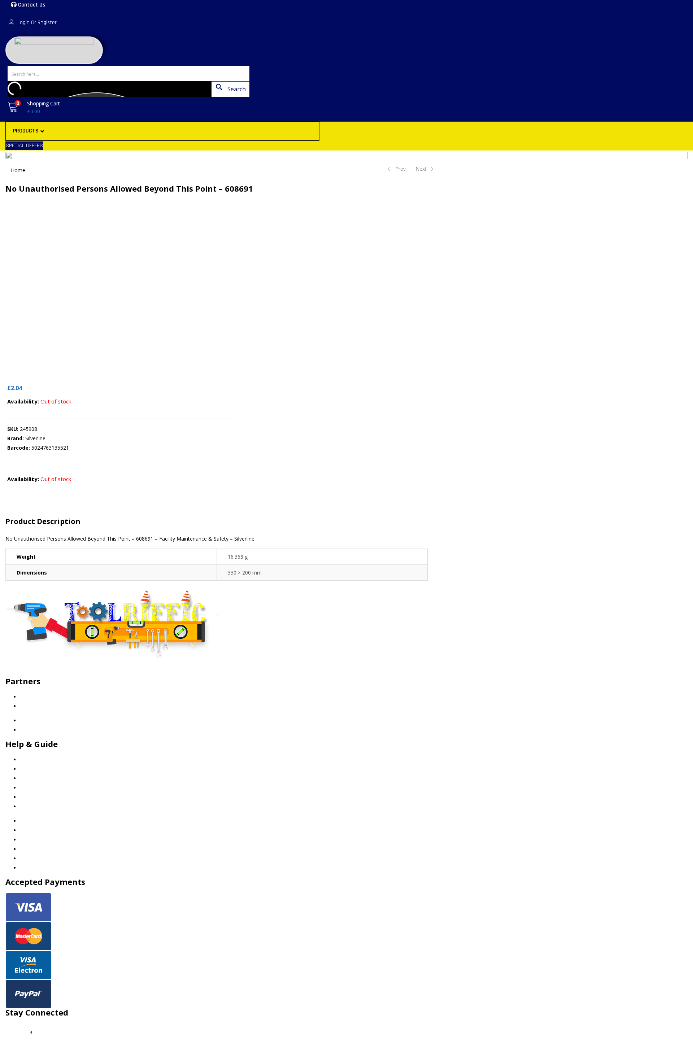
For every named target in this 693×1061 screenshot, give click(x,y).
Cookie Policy (35, 759)
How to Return (37, 806)
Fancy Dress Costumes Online (55, 706)
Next (421, 168)
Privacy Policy (36, 768)
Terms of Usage (39, 787)
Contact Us (31, 5)
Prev (400, 168)
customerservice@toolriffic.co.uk (59, 672)
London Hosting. (84, 1046)
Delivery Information (44, 797)
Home (18, 170)
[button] (32, 107)
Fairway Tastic (36, 696)
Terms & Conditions (43, 778)
